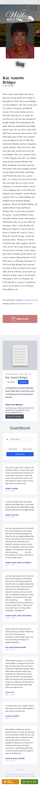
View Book (11, 382)
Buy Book (23, 382)
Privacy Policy (14, 776)
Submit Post (20, 454)
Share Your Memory (14, 416)
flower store (27, 303)
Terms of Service (26, 776)
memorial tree (29, 300)
